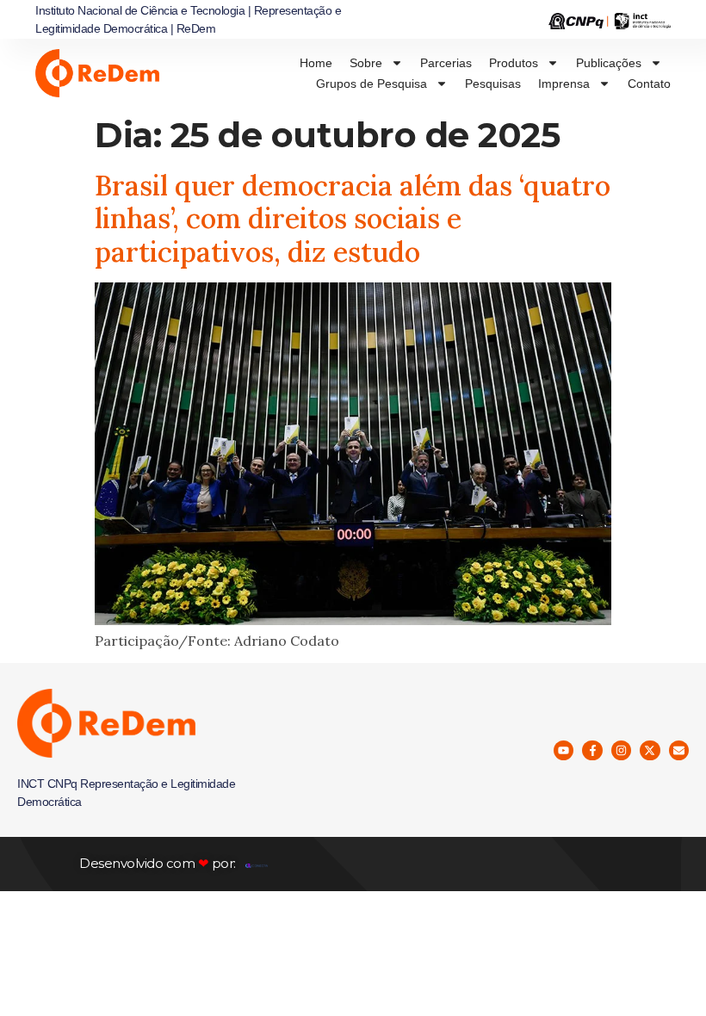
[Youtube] (563, 750)
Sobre (366, 63)
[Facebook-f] (592, 750)
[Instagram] (621, 750)
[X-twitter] (650, 750)
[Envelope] (679, 750)
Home (316, 63)
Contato (649, 83)
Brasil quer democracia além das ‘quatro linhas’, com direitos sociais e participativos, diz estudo (352, 218)
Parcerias (446, 63)
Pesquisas (493, 83)
